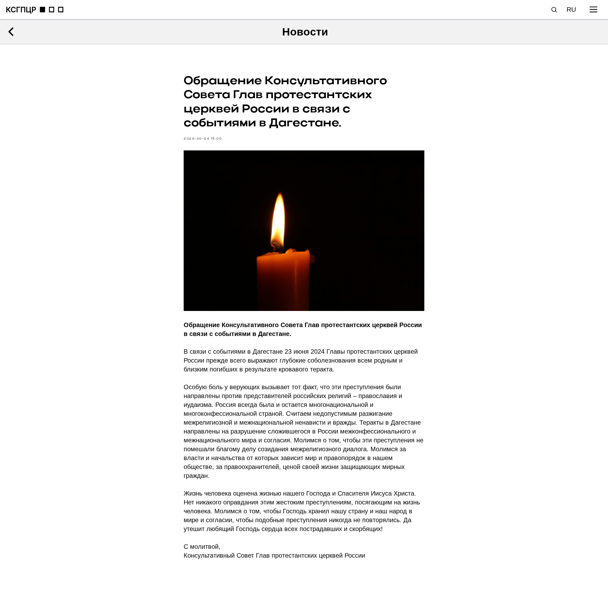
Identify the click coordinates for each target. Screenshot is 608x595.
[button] (554, 9)
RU (571, 9)
